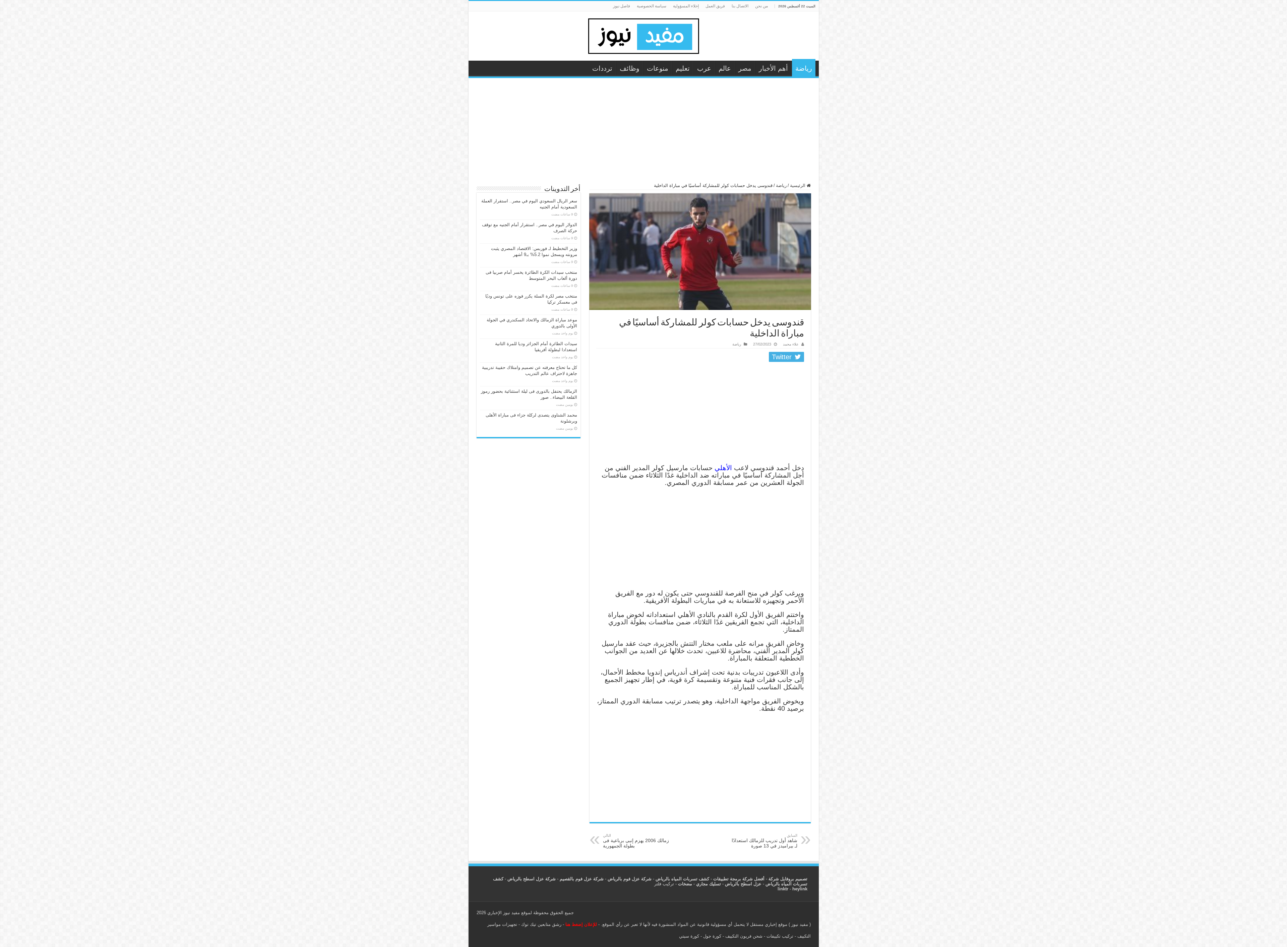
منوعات (657, 68)
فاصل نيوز (621, 6)
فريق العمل (715, 6)
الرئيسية (798, 185)
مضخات (685, 883)
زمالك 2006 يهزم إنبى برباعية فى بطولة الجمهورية (636, 840)
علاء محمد (791, 344)
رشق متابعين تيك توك (541, 924)
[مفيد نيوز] (643, 35)
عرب (704, 68)
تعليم (683, 68)
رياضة (803, 68)
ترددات (602, 68)
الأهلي (722, 467)
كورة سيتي (689, 936)
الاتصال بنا (740, 6)
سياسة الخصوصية (651, 6)
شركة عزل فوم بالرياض (630, 878)
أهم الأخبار (773, 68)
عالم (725, 68)
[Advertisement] (644, 133)
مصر (744, 68)
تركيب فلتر (664, 883)
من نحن (761, 6)
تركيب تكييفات (780, 936)
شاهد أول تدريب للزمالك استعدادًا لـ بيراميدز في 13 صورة (764, 840)
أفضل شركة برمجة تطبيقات (738, 878)
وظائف (629, 68)
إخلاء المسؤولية (686, 6)
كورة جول (711, 936)
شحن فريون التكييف (743, 936)
